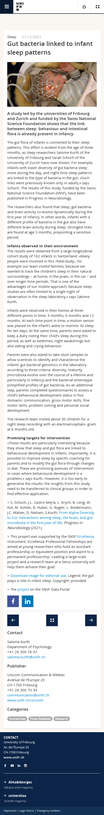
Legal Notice (26, 810)
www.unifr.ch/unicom (25, 700)
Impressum (10, 810)
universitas (17, 796)
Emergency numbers (48, 810)
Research (61, 718)
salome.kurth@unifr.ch (26, 656)
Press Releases (40, 718)
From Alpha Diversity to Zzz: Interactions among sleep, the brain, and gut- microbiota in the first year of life (50, 517)
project (23, 589)
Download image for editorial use (38, 575)
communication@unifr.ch (28, 695)
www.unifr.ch (14, 757)
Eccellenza (85, 536)
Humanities (17, 718)
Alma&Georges (20, 782)
